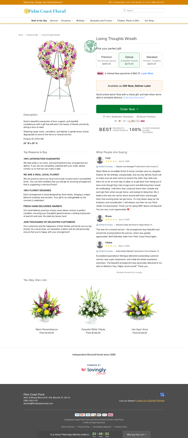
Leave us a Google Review (150, 400)
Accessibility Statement (102, 427)
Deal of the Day (39, 20)
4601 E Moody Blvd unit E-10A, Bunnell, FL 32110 (47, 397)
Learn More (147, 73)
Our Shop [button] (149, 20)
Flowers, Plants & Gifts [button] (128, 20)
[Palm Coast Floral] (45, 11)
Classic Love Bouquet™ (126, 166)
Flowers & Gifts (32, 35)
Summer (54, 20)
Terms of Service (67, 427)
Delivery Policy (121, 427)
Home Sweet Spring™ (125, 251)
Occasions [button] (66, 20)
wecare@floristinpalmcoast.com (38, 403)
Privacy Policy (83, 427)
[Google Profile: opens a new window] (162, 394)
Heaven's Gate (122, 224)
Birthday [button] (81, 20)
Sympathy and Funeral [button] (101, 20)
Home (20, 35)
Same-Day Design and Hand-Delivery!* (43, 2)
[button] (180, 425)
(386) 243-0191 (31, 400)
